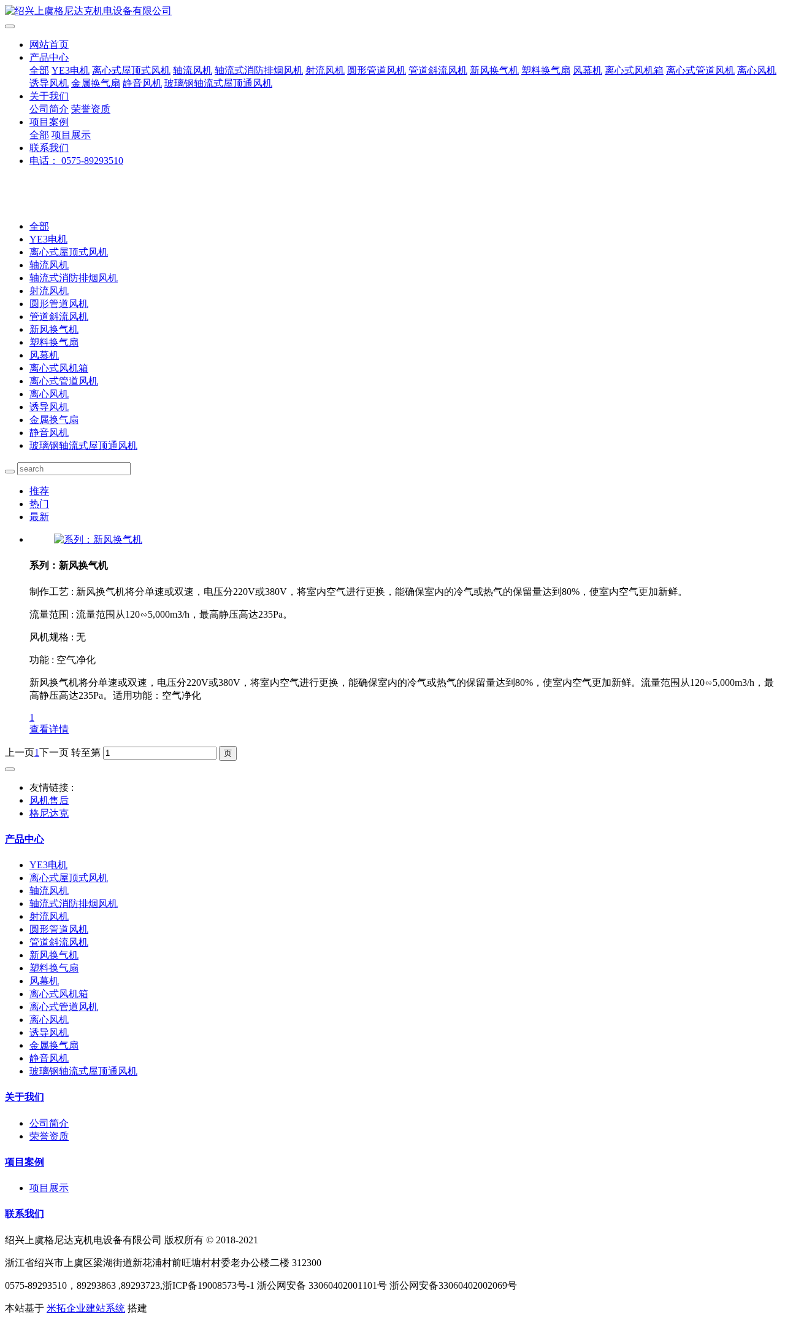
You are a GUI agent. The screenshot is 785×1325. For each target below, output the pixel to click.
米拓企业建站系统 (86, 1308)
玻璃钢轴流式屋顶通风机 (218, 83)
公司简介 (49, 109)
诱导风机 (49, 83)
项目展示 (71, 135)
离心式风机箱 (634, 70)
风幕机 (587, 70)
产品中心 (49, 57)
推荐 (39, 491)
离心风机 (756, 70)
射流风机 (325, 70)
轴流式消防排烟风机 (259, 70)
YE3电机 (71, 70)
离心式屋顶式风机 (131, 70)
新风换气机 (494, 70)
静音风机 (142, 83)
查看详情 (49, 729)
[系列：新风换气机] (98, 539)
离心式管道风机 (700, 70)
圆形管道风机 (376, 70)
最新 (39, 516)
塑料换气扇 (545, 70)
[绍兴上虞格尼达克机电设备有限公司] (392, 11)
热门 (39, 504)
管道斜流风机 (437, 70)
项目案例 (49, 122)
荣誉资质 (90, 109)
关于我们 (49, 96)
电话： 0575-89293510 (76, 160)
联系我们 (49, 147)
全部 (39, 70)
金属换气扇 (95, 83)
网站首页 (49, 44)
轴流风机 (192, 70)
